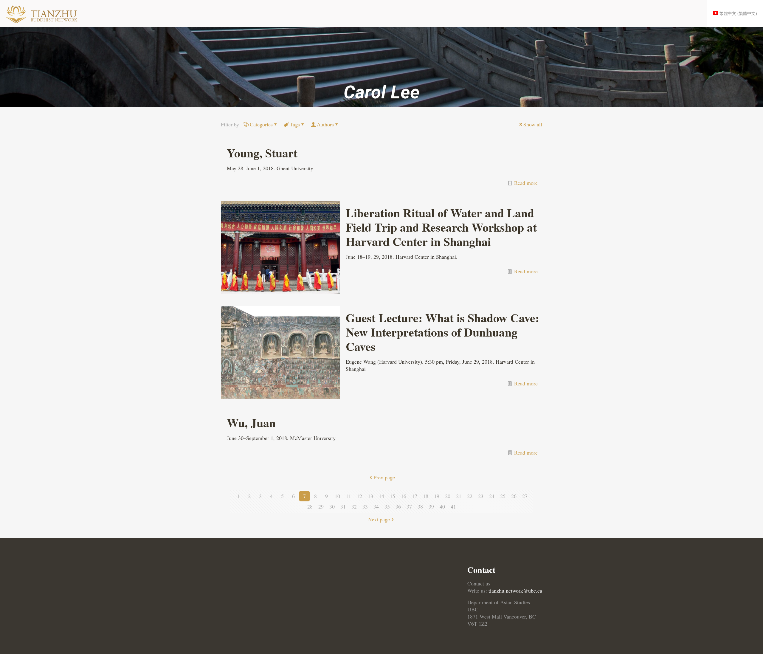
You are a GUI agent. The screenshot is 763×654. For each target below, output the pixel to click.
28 (310, 506)
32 (354, 506)
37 (409, 506)
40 (442, 506)
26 (514, 496)
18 (425, 496)
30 (332, 506)
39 (431, 506)
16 (403, 496)
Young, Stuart (262, 153)
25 (502, 496)
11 (348, 496)
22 (469, 496)
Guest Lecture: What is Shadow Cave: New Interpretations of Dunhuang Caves (442, 332)
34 (376, 506)
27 (525, 496)
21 (458, 496)
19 (436, 496)
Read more (526, 182)
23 (480, 496)
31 (343, 506)
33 (365, 506)
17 (414, 496)
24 (491, 496)
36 (398, 506)
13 (370, 496)
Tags (295, 124)
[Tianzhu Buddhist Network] (42, 13)
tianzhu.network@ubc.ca (515, 590)
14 (381, 496)
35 (387, 506)
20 (447, 496)
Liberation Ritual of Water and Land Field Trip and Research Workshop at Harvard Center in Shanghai (441, 227)
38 (420, 506)
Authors (325, 124)
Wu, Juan (251, 422)
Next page (379, 519)
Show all (532, 124)
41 (453, 506)
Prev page (384, 477)
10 (337, 496)
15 (392, 496)
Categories (261, 124)
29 (321, 506)
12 (359, 496)
